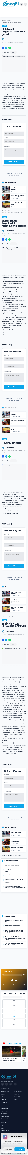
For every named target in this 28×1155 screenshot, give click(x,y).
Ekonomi (16, 1094)
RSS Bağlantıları (5, 1130)
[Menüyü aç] (25, 4)
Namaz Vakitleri (5, 1116)
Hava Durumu (4, 1108)
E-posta (6, 137)
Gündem (3, 1094)
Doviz (2, 1106)
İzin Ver (20, 1149)
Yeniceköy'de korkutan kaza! (13, 875)
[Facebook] (2, 1084)
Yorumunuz (7, 146)
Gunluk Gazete (4, 1118)
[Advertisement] (14, 12)
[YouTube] (15, 1084)
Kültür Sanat (17, 1096)
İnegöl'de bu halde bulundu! (12, 865)
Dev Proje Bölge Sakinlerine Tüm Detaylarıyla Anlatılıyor (14, 944)
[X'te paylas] (6, 48)
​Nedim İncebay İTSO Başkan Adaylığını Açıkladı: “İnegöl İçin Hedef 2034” (15, 888)
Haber (9, 20)
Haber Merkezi (10, 39)
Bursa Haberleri (18, 1091)
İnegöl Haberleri (5, 1091)
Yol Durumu (4, 1113)
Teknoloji (3, 1099)
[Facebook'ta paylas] (3, 48)
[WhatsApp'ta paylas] (9, 48)
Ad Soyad (6, 130)
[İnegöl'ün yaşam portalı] (10, 4)
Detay (24, 974)
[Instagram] (10, 1084)
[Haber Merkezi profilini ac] (3, 39)
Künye (2, 1125)
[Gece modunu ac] (21, 4)
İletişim (2, 1128)
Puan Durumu (4, 1111)
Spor (2, 1096)
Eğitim (15, 1099)
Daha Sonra (8, 1149)
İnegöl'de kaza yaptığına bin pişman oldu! (14, 870)
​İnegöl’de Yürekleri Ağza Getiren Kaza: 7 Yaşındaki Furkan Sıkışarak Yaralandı (14, 881)
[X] (6, 1084)
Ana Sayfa (4, 20)
